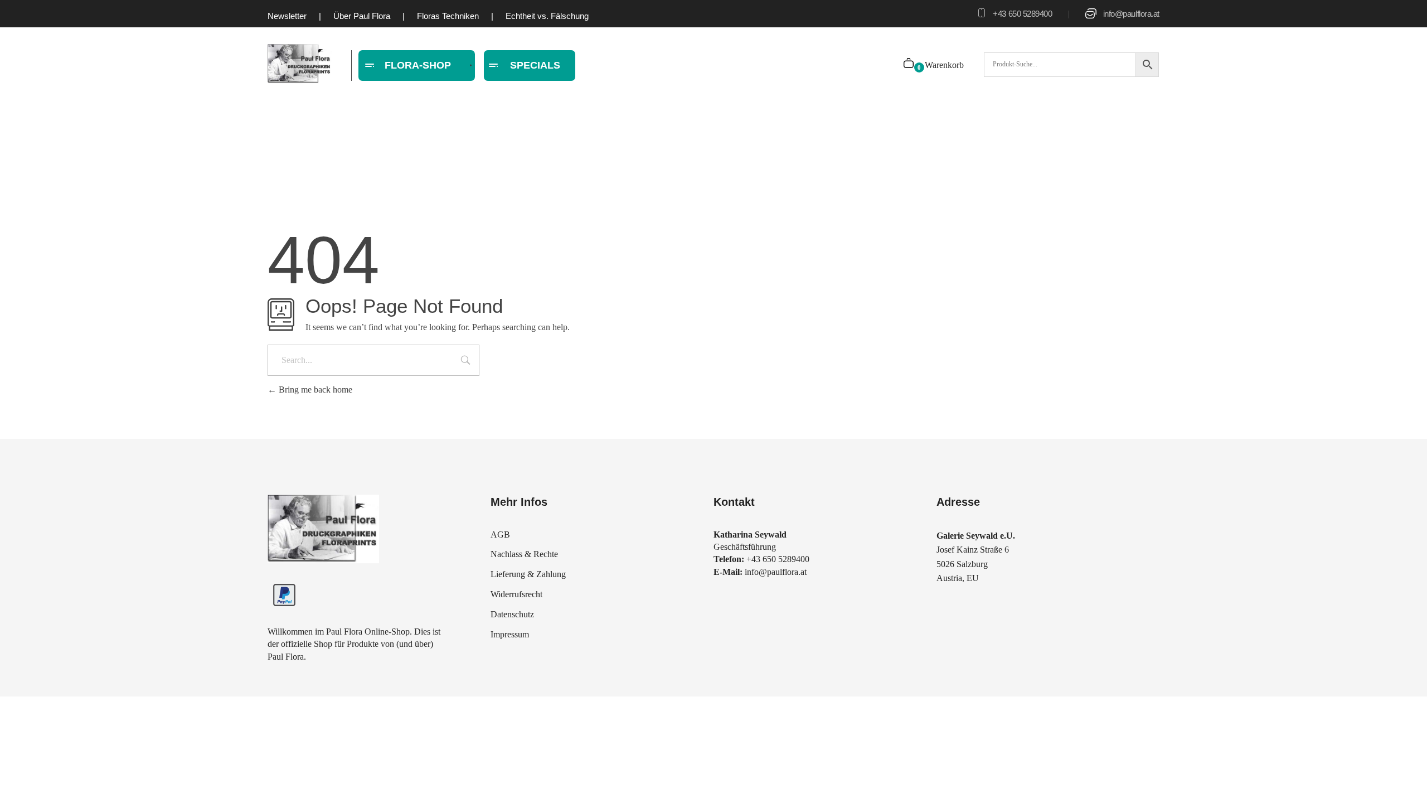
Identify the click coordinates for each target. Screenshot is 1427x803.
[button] (24, 778)
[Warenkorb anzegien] (909, 64)
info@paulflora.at (1131, 13)
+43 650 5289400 (1022, 13)
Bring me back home (314, 389)
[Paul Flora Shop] (300, 64)
